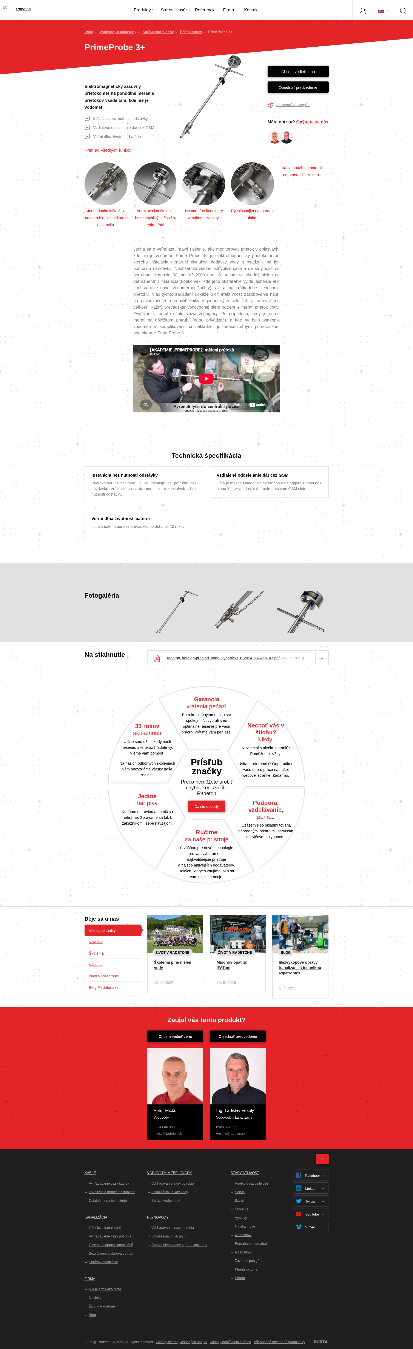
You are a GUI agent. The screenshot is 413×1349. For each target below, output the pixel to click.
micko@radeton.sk (168, 1133)
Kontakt (251, 10)
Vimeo (310, 1227)
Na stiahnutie (245, 1226)
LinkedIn (311, 1188)
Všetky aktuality (102, 930)
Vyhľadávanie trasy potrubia (110, 1236)
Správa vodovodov (158, 32)
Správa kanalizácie (103, 1262)
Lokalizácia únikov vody (169, 1192)
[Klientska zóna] (362, 10)
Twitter (310, 1201)
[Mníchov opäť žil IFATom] (238, 919)
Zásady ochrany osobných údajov (181, 1342)
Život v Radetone (103, 976)
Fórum (240, 1278)
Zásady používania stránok (230, 1342)
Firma (228, 10)
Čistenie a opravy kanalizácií (111, 1245)
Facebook (313, 1176)
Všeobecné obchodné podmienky (279, 1342)
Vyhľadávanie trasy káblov (109, 1183)
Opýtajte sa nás (312, 121)
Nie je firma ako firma (105, 1289)
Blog (286, 952)
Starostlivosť (173, 10)
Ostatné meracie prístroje (108, 1200)
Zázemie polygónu (249, 1261)
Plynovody (158, 1217)
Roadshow (243, 1235)
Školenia (96, 953)
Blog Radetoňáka (104, 987)
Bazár (239, 1200)
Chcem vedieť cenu (298, 72)
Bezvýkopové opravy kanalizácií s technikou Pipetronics (300, 967)
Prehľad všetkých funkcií (108, 150)
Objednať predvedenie (298, 87)
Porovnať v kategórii (293, 105)
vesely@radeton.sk (230, 1133)
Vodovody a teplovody (118, 32)
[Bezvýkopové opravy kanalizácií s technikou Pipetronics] (300, 919)
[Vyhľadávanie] (403, 10)
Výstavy (95, 965)
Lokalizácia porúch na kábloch (112, 1192)
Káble (90, 1173)
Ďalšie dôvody (206, 806)
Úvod (89, 32)
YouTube (312, 1214)
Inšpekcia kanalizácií (105, 1228)
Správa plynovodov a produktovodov (179, 1245)
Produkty (142, 10)
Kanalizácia (96, 1217)
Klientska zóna (246, 1269)
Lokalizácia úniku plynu (169, 1236)
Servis (240, 1192)
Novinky (96, 942)
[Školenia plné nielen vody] (175, 919)
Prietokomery (191, 32)
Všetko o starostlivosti (251, 1183)
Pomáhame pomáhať (251, 1243)
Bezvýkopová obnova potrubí (111, 1253)
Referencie (205, 10)
